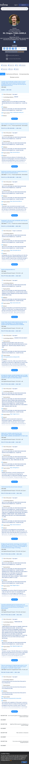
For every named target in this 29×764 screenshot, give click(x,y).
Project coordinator (17, 230)
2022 (10, 89)
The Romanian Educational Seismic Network (11, 487)
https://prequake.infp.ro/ (15, 250)
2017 (20, 276)
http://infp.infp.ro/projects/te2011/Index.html (11, 698)
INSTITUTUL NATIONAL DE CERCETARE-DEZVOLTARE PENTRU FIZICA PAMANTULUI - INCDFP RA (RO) (14, 143)
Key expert (14, 94)
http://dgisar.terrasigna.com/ (16, 646)
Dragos (9, 33)
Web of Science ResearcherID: (11, 51)
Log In (16, 5)
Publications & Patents (12, 74)
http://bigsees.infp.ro (14, 585)
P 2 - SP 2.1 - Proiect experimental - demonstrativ (17, 125)
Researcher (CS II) (14, 37)
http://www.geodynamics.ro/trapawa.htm (10, 356)
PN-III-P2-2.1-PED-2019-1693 (7, 177)
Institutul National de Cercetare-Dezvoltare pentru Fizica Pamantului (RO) (14, 687)
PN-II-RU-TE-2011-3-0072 (7, 672)
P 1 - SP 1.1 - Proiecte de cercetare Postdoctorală (17, 223)
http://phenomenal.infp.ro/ (16, 201)
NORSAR (16, 96)
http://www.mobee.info (15, 302)
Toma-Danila (19, 33)
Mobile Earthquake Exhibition (8, 269)
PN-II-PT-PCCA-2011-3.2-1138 (8, 493)
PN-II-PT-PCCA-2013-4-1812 (7, 331)
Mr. (4, 33)
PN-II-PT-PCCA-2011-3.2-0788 (8, 554)
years (24, 48)
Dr (14, 35)
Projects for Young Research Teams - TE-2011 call (16, 669)
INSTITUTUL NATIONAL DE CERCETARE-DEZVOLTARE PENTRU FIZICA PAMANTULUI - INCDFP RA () (14, 109)
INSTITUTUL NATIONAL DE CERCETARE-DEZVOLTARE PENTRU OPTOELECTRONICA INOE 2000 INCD (14, 393)
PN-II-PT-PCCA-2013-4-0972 (7, 276)
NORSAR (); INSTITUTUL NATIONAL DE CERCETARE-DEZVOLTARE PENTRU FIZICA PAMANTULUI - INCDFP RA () (14, 103)
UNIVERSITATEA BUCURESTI (20, 338)
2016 (20, 493)
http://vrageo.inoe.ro (14, 414)
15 (22, 48)
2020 (17, 128)
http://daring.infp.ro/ (14, 467)
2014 (17, 276)
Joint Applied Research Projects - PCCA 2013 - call (12, 273)
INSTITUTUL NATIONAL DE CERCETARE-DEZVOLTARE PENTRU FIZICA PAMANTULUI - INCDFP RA (14, 39)
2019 (19, 31)
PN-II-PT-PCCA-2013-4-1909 (7, 442)
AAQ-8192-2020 (21, 51)
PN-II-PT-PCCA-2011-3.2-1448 (8, 614)
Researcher (14, 45)
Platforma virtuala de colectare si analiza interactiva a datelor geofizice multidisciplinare (14, 172)
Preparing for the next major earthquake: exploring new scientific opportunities (14, 221)
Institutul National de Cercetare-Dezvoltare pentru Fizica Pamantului (14, 682)
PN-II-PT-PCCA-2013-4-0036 (7, 384)
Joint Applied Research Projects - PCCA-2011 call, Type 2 (13, 490)
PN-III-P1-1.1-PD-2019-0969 (7, 226)
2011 (16, 672)
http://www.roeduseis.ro (15, 524)
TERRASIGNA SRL (18, 621)
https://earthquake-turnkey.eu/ (17, 112)
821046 (3, 89)
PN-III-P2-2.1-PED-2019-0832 (7, 128)
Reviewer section (14, 77)
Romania (14, 28)
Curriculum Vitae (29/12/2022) (15, 58)
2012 (18, 493)
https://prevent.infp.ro (15, 152)
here (11, 760)
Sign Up (24, 5)
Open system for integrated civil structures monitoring (14, 124)
